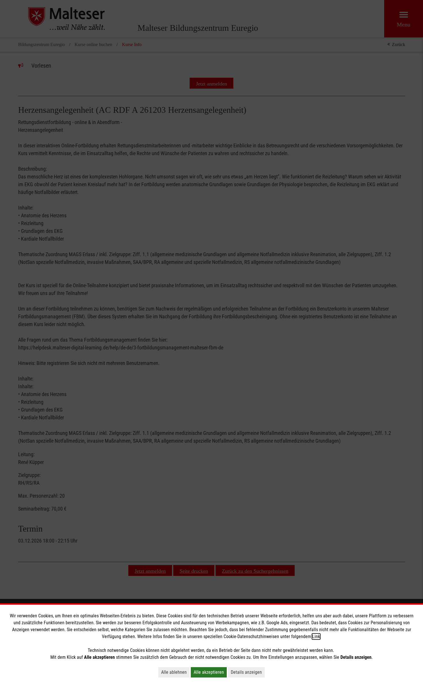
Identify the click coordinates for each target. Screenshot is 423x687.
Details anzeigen (246, 672)
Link (316, 636)
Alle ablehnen (174, 672)
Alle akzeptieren (209, 672)
